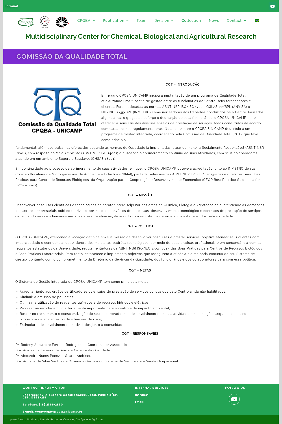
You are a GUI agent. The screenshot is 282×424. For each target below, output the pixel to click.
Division (161, 20)
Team (142, 20)
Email (139, 402)
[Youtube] (272, 6)
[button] (86, 21)
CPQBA (84, 20)
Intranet (12, 6)
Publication (113, 20)
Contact (234, 20)
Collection (191, 20)
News (214, 20)
